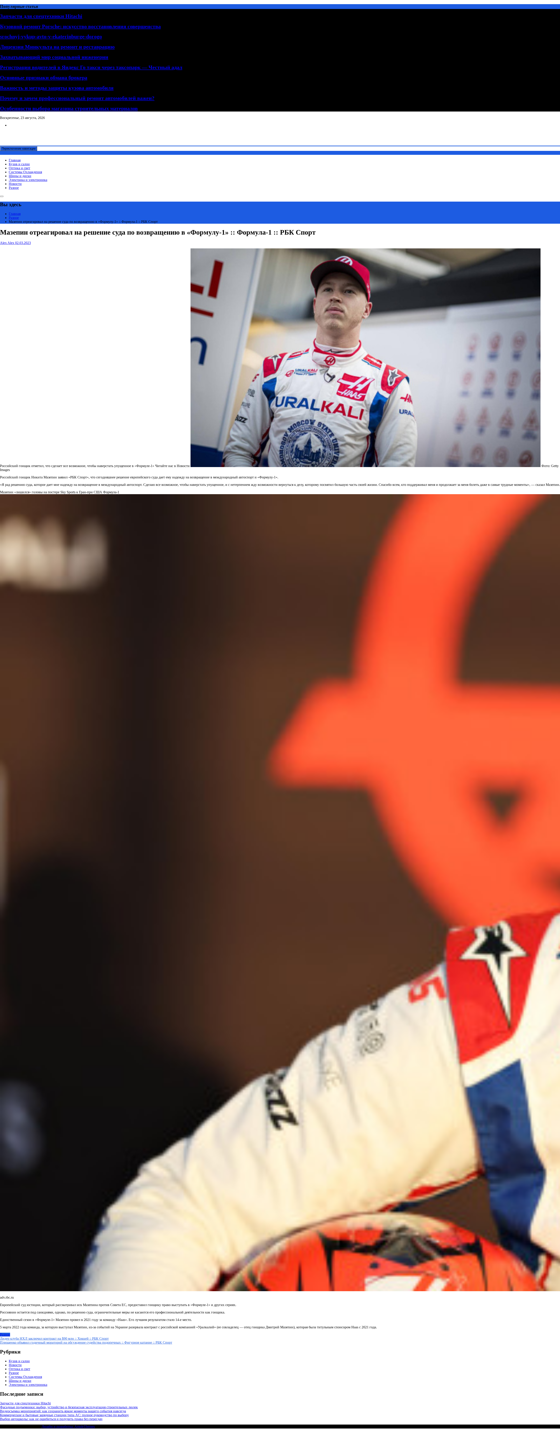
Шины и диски (20, 176)
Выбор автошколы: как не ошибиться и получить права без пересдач (51, 1419)
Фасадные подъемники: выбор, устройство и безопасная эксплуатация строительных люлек (69, 1407)
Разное (14, 188)
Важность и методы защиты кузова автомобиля (57, 88)
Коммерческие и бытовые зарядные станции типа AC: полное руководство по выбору (64, 1415)
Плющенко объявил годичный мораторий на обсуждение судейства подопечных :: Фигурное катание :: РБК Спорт (86, 1342)
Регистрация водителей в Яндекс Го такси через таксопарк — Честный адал (91, 67)
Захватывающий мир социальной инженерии (54, 57)
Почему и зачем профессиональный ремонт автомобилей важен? (77, 98)
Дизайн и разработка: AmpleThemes (68, 1426)
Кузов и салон (19, 164)
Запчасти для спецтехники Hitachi (41, 16)
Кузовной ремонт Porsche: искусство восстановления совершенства (80, 26)
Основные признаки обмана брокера (43, 77)
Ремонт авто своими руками (21, 132)
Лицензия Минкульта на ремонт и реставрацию (57, 47)
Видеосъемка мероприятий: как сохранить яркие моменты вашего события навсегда (63, 1411)
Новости (15, 184)
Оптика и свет (19, 168)
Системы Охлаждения (25, 172)
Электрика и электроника (28, 180)
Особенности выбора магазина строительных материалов (69, 108)
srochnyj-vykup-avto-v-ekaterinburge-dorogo (51, 36)
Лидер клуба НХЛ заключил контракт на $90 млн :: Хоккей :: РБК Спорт (54, 1338)
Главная (15, 160)
